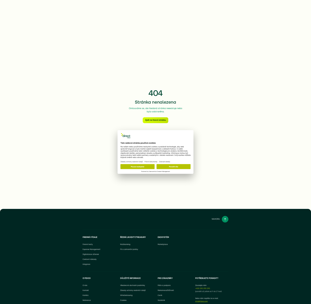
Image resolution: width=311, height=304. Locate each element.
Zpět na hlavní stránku (155, 120)
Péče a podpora (164, 285)
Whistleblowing (126, 295)
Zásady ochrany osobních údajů (133, 290)
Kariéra (85, 295)
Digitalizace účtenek (91, 254)
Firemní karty (88, 244)
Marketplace (163, 244)
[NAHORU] (225, 219)
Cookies (123, 300)
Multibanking (125, 244)
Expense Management (91, 249)
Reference (87, 300)
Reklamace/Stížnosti (166, 290)
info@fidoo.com (201, 301)
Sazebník (161, 300)
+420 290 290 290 (202, 288)
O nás (85, 285)
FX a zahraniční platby (129, 249)
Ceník (160, 295)
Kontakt (86, 290)
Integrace (86, 264)
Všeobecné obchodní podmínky (132, 285)
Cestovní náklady (89, 259)
